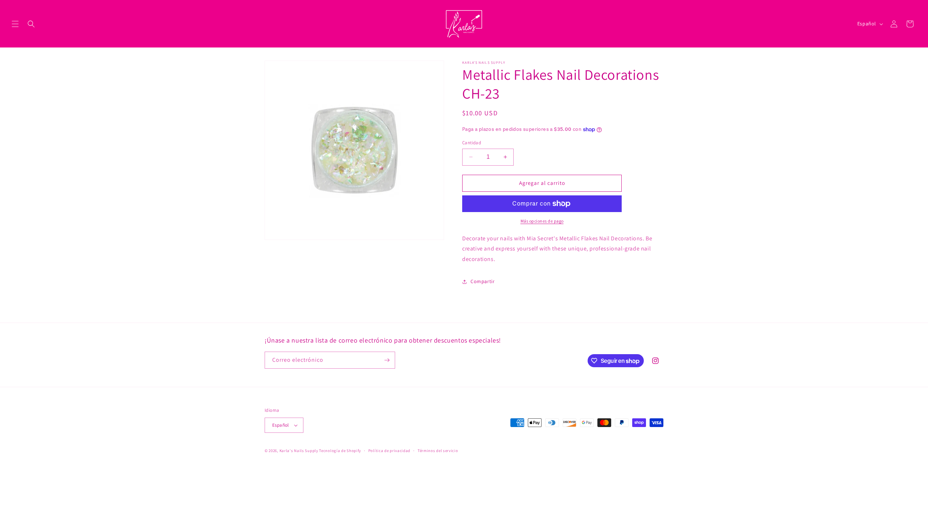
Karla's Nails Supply (298, 450)
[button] (15, 24)
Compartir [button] (482, 281)
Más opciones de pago (542, 221)
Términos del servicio (438, 450)
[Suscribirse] (387, 360)
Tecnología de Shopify (340, 450)
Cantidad (471, 143)
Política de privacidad (389, 450)
